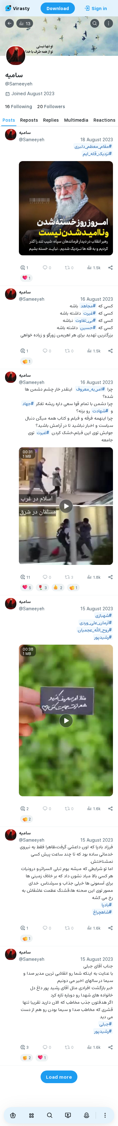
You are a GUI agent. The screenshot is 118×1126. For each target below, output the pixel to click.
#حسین (88, 327)
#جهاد (28, 403)
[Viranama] (68, 1115)
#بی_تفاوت (86, 320)
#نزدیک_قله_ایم (97, 153)
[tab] (9, 119)
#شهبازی (103, 615)
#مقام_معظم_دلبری (93, 146)
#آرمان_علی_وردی (96, 622)
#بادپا (107, 905)
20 (51, 106)
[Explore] (31, 1115)
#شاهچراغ (102, 911)
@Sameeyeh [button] (31, 139)
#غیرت (89, 313)
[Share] (110, 267)
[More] (105, 1115)
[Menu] (108, 23)
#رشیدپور (103, 637)
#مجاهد (88, 306)
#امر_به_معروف (90, 389)
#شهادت (100, 411)
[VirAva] (86, 1115)
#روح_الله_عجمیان (95, 630)
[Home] (13, 1115)
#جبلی (105, 1024)
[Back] (9, 23)
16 (18, 106)
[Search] (94, 23)
